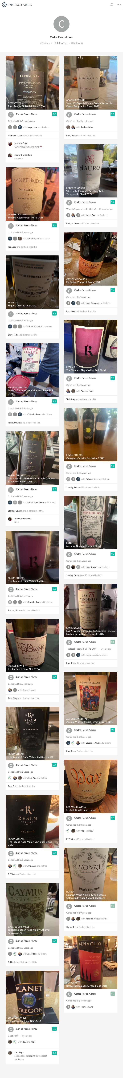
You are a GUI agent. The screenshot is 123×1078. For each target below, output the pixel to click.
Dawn (17, 422)
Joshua (11, 610)
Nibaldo (89, 919)
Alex (29, 778)
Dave (19, 135)
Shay (10, 334)
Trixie (10, 422)
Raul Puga (19, 1052)
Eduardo (31, 238)
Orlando (31, 414)
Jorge (29, 127)
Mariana (12, 135)
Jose (35, 127)
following (78, 43)
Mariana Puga (20, 143)
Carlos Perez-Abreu (26, 114)
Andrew (75, 223)
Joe (37, 238)
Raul (10, 698)
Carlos (69, 927)
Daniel (13, 962)
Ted (9, 247)
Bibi (33, 954)
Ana (24, 690)
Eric (76, 487)
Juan (83, 1006)
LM (68, 311)
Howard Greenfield (23, 155)
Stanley (11, 510)
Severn (19, 510)
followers (62, 43)
